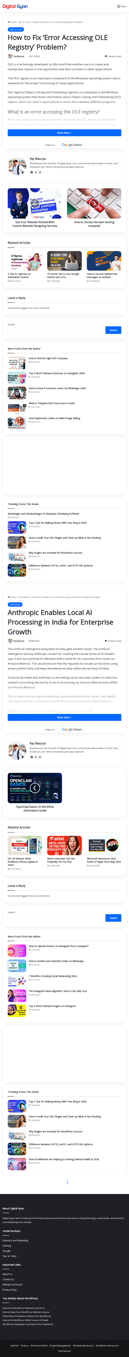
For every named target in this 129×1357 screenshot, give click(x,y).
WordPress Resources (107, 1345)
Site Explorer (64, 1350)
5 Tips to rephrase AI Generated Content (19, 275)
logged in (25, 307)
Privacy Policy (10, 1289)
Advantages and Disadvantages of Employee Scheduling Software (43, 513)
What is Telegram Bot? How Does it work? (52, 403)
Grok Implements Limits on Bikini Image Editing (54, 418)
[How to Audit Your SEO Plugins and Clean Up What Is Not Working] (17, 542)
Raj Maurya (19, 56)
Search (11, 324)
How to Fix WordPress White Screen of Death (25, 1320)
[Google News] (71, 145)
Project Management (60, 1345)
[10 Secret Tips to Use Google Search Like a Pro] (64, 261)
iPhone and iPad (39, 1345)
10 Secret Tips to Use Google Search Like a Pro (63, 275)
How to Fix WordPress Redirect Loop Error (24, 1308)
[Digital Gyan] (15, 6)
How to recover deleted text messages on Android (102, 275)
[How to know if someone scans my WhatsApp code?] (17, 393)
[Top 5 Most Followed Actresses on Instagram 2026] (17, 378)
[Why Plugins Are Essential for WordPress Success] (17, 556)
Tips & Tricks (24, 22)
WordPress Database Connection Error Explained (28, 1324)
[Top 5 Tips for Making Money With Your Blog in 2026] (17, 527)
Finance (24, 1345)
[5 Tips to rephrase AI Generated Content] (25, 261)
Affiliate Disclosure (12, 1284)
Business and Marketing (15, 1240)
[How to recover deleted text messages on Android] (104, 261)
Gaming (7, 1245)
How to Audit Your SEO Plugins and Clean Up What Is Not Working (65, 537)
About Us (7, 1274)
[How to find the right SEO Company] (17, 363)
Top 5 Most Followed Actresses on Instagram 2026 (57, 373)
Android (14, 1345)
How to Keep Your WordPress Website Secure (26, 1312)
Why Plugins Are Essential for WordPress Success (55, 552)
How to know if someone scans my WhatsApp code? (57, 388)
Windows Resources (83, 1345)
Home (13, 22)
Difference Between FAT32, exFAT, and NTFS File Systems (61, 565)
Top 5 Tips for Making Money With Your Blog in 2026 (58, 522)
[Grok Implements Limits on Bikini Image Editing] (17, 423)
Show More (63, 132)
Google (6, 1250)
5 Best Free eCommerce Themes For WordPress (27, 1316)
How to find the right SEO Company (48, 358)
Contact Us (8, 1279)
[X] (36, 172)
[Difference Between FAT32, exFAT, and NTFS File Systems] (17, 570)
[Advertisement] (64, 465)
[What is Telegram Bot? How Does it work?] (17, 408)
